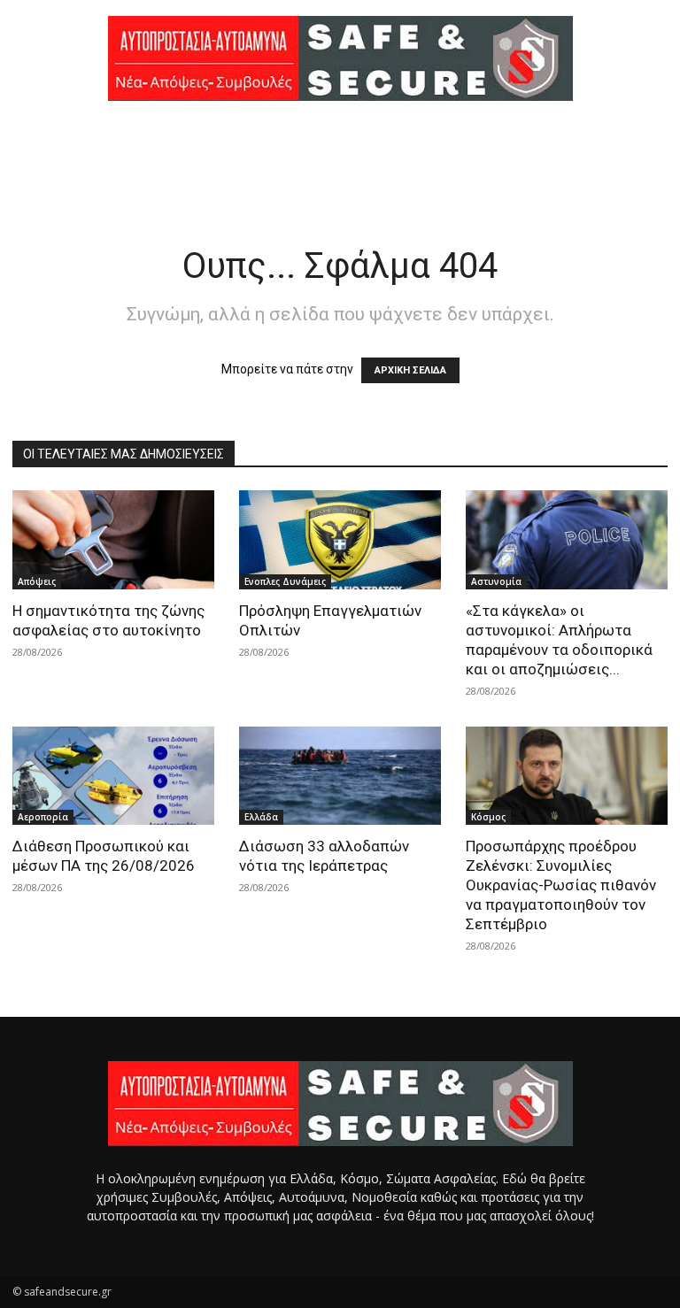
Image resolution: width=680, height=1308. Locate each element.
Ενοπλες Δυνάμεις (285, 581)
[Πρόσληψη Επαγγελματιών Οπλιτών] (340, 539)
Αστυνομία (496, 581)
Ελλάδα (261, 817)
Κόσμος (488, 817)
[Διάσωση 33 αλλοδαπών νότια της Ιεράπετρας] (340, 776)
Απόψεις (37, 581)
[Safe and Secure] (340, 58)
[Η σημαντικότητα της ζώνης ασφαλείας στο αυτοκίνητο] (113, 539)
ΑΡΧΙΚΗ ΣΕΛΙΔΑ (410, 370)
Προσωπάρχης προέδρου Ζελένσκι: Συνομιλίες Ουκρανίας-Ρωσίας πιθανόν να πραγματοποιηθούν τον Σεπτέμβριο (561, 885)
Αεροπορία (43, 817)
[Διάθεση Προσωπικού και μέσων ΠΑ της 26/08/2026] (113, 776)
